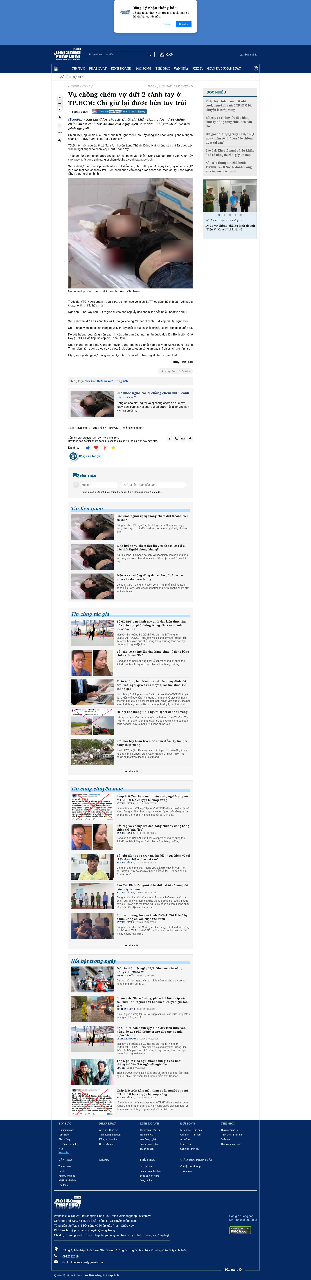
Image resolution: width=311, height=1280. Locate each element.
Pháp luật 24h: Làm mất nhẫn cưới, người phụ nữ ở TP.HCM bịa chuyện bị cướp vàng (152, 798)
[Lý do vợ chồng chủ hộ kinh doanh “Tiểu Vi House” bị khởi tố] (230, 196)
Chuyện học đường (190, 1166)
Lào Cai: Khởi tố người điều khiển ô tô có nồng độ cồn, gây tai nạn (152, 887)
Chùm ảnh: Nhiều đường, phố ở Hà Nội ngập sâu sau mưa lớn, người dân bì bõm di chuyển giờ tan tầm (152, 1001)
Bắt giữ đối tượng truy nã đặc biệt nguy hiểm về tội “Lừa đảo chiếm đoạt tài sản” (153, 857)
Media (198, 68)
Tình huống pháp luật (110, 1134)
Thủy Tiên (80, 112)
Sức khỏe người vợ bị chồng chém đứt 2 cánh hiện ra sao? (152, 395)
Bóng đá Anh (146, 1180)
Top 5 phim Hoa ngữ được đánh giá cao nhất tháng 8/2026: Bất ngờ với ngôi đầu (149, 1062)
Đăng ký (183, 24)
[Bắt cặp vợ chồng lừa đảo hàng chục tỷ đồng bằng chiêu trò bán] (92, 663)
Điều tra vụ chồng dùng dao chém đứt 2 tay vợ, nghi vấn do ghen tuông (150, 577)
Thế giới (163, 68)
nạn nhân (82, 427)
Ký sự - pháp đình (108, 1139)
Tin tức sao (64, 1166)
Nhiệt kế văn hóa (67, 1180)
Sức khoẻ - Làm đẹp (191, 1130)
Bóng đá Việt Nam (149, 1175)
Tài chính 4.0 (146, 1134)
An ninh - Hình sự (108, 1130)
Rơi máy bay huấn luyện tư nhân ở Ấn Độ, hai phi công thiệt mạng (152, 743)
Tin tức (78, 68)
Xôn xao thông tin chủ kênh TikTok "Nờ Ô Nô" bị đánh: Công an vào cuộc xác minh (152, 917)
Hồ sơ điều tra (106, 1144)
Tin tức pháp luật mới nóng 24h (226, 220)
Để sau (167, 24)
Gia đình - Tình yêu (190, 1134)
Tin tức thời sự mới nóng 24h (106, 381)
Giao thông (64, 1139)
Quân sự (225, 1139)
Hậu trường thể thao (150, 1171)
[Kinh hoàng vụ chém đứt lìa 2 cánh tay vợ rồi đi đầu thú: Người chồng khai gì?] (92, 557)
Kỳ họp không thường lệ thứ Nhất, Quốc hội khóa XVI (237, 77)
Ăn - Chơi (185, 1139)
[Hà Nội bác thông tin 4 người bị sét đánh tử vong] (92, 722)
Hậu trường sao (66, 1175)
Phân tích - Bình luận (232, 1134)
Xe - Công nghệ (148, 1139)
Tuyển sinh (186, 1171)
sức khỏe (98, 427)
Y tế (60, 1148)
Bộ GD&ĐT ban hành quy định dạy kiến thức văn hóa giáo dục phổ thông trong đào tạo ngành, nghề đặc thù (151, 625)
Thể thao (63, 1185)
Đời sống (143, 68)
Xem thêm (129, 771)
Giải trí (62, 1171)
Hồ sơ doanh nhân (149, 1144)
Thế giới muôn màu (231, 1144)
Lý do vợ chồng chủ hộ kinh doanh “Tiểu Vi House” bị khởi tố (230, 227)
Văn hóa (181, 68)
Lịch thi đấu (146, 1166)
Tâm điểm (63, 1134)
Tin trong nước (66, 1130)
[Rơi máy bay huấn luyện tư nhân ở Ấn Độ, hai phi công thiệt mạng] (92, 752)
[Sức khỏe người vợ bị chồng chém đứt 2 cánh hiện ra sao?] (92, 404)
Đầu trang (232, 1269)
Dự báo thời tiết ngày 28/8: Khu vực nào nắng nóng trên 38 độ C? (149, 970)
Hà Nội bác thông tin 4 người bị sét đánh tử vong (152, 712)
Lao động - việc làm (68, 1144)
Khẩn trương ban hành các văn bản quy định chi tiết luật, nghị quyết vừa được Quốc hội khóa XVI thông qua (151, 685)
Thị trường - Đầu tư (150, 1130)
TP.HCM (114, 427)
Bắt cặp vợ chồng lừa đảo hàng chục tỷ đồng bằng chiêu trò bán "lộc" (153, 653)
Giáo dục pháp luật (224, 68)
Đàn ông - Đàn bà (189, 1148)
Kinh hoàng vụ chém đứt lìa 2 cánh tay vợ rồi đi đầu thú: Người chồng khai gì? (151, 547)
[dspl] (55, 68)
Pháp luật (98, 68)
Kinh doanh (121, 68)
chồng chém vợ (132, 427)
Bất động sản (147, 1148)
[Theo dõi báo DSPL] (119, 111)
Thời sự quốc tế (229, 1130)
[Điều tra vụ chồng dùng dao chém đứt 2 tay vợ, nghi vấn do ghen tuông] (92, 586)
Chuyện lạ (185, 1144)
